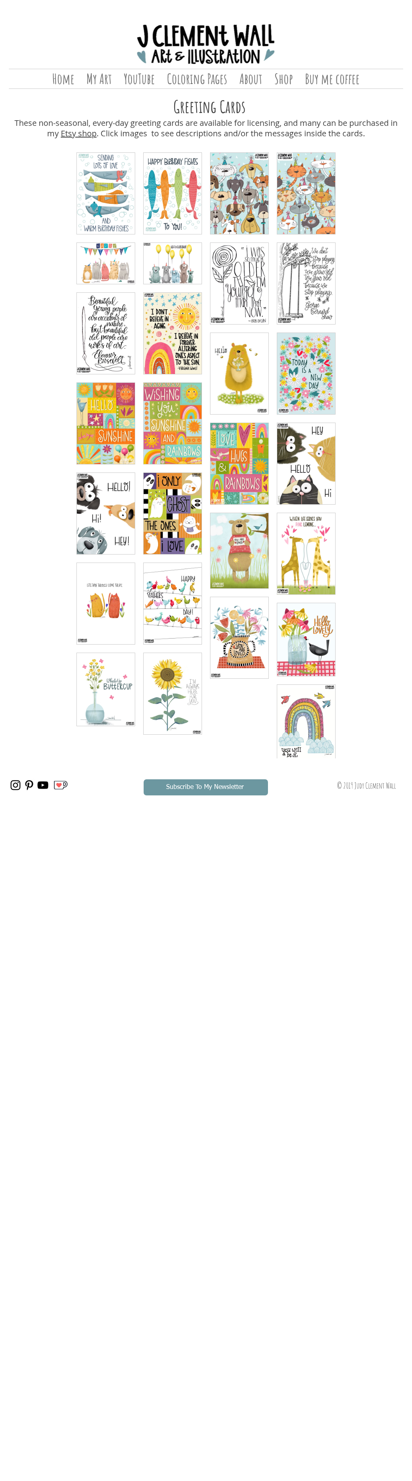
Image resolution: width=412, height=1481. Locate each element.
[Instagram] (15, 785)
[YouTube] (42, 785)
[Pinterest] (29, 785)
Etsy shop (79, 133)
